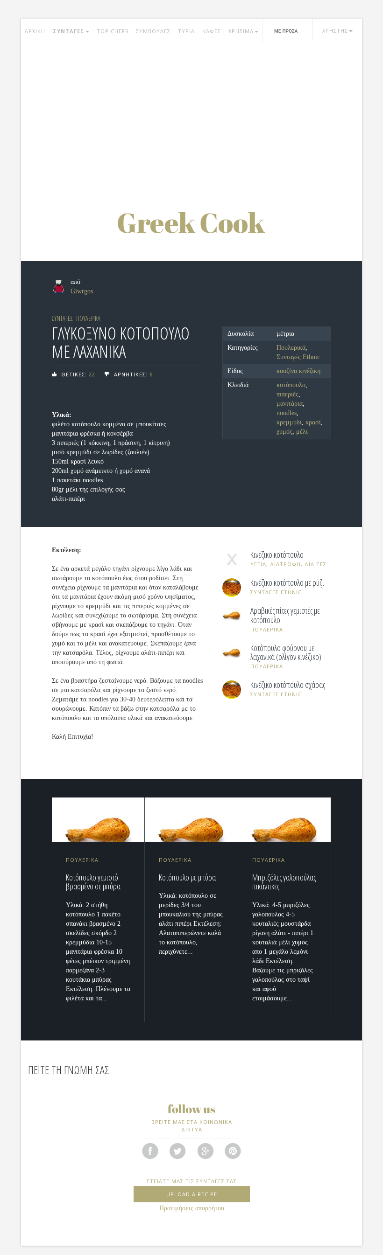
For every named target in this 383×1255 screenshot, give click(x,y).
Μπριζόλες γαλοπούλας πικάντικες (284, 882)
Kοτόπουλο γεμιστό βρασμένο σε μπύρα (93, 882)
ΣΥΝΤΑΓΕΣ (69, 31)
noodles (287, 412)
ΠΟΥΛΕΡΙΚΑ (88, 318)
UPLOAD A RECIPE (191, 1194)
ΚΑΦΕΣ (211, 31)
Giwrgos (82, 291)
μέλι (302, 431)
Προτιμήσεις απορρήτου (191, 1208)
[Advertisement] (191, 114)
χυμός (284, 431)
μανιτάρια (290, 403)
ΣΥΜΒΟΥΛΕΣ (153, 31)
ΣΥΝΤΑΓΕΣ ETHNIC (276, 592)
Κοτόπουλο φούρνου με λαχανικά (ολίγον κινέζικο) (285, 653)
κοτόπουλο (291, 384)
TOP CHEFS (112, 31)
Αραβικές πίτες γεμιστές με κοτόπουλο (285, 615)
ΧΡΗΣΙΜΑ (241, 31)
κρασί (313, 422)
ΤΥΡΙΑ (186, 31)
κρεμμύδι (289, 422)
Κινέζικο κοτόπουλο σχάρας (287, 685)
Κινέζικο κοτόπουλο (277, 555)
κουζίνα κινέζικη (298, 370)
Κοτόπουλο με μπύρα (187, 877)
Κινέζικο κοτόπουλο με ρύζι (287, 583)
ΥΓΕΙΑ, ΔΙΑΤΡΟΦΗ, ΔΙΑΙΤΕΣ (288, 564)
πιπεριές (287, 394)
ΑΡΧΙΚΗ (35, 31)
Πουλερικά (291, 347)
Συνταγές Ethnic (298, 357)
